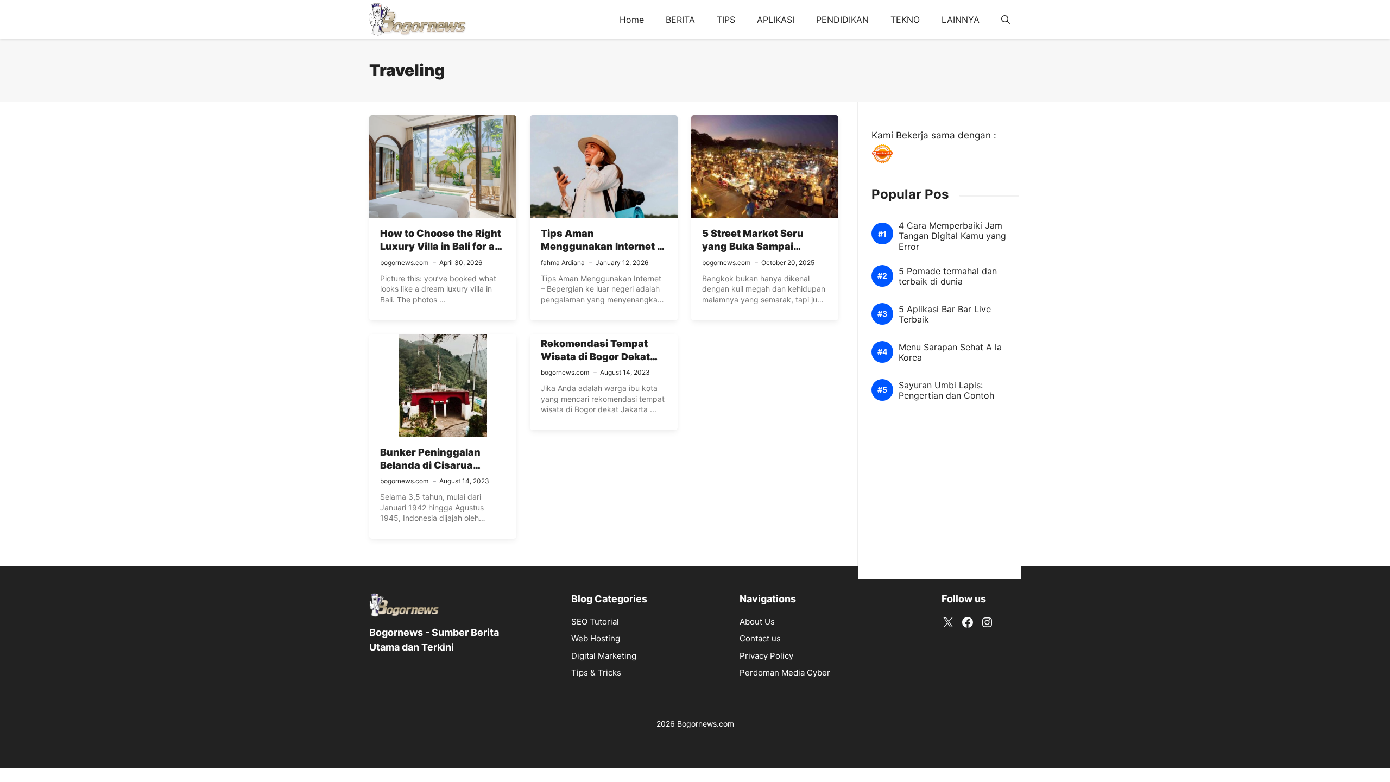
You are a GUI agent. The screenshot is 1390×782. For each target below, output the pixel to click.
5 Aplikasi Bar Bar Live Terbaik (945, 314)
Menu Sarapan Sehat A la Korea (950, 352)
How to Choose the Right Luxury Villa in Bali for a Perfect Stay (440, 247)
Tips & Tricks (596, 672)
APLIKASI (775, 19)
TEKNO (905, 19)
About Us (757, 621)
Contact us (760, 638)
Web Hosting (595, 638)
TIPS (726, 19)
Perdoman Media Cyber (785, 672)
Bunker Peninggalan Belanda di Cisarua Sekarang (430, 465)
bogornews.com (404, 262)
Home (632, 19)
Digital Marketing (603, 656)
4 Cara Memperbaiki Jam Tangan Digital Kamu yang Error (952, 235)
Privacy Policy (766, 656)
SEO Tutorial (595, 621)
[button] (1005, 19)
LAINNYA (961, 19)
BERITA (680, 19)
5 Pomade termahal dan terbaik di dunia (948, 276)
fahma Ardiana (563, 262)
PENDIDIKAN (842, 19)
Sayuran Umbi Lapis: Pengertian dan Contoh (946, 390)
